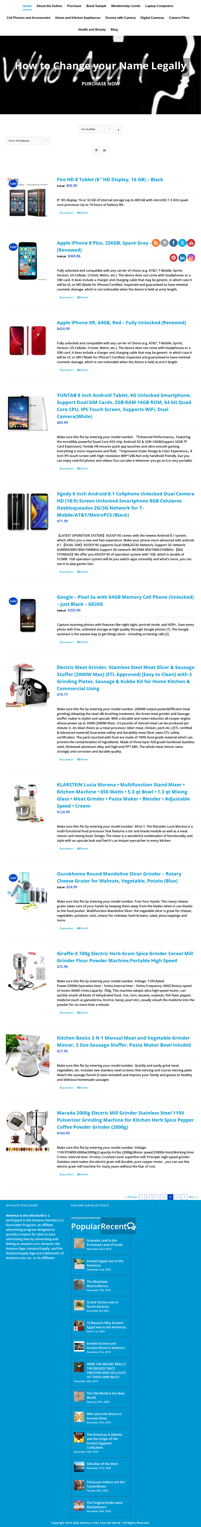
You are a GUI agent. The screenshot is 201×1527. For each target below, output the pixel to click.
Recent (114, 1226)
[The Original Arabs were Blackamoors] (79, 1505)
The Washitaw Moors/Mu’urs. (98, 1283)
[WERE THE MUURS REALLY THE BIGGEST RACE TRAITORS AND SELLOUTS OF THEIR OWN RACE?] (79, 1367)
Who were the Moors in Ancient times (104, 1416)
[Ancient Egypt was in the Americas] (79, 1264)
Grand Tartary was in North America (102, 1304)
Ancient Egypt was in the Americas (105, 1263)
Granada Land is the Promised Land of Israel (104, 1242)
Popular (85, 1226)
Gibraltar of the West (102, 1464)
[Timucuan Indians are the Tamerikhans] (79, 1485)
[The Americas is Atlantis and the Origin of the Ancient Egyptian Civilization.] (79, 1437)
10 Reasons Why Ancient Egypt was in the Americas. (107, 1325)
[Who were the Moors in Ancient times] (79, 1417)
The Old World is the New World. (106, 1395)
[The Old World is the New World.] (79, 1396)
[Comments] (131, 1226)
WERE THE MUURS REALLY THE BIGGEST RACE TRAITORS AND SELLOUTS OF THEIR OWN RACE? (106, 1370)
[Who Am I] (100, 75)
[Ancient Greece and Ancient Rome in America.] (79, 1346)
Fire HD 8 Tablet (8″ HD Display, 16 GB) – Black (110, 179)
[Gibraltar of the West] (79, 1467)
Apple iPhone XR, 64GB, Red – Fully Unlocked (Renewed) (121, 322)
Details (84, 212)
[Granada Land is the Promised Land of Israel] (79, 1243)
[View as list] (104, 150)
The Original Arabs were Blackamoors (105, 1504)
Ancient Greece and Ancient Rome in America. (106, 1345)
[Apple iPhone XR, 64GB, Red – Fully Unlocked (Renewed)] (27, 341)
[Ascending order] (118, 130)
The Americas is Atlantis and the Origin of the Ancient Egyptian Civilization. (104, 1441)
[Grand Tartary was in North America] (79, 1305)
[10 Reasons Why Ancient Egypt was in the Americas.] (79, 1326)
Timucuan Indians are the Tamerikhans (106, 1484)
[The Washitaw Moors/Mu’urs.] (79, 1284)
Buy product (66, 212)
